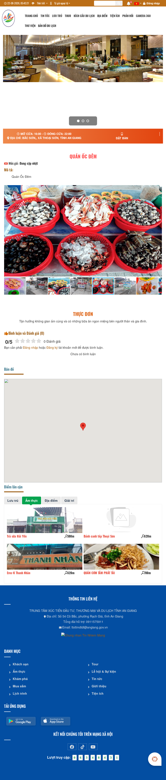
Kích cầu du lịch (84, 16)
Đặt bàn (122, 138)
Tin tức (45, 16)
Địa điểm (102, 16)
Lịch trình (20, 693)
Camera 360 (143, 16)
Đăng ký (52, 347)
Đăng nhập (153, 3)
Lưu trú (57, 16)
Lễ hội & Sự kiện (104, 671)
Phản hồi (127, 16)
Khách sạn (21, 664)
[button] (83, 426)
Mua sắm (19, 686)
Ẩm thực (31, 500)
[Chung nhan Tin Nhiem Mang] (83, 635)
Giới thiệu (99, 686)
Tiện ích (115, 16)
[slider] (28, 341)
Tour (68, 16)
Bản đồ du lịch (47, 26)
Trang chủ (31, 16)
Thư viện (30, 26)
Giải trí (69, 500)
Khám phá (20, 679)
